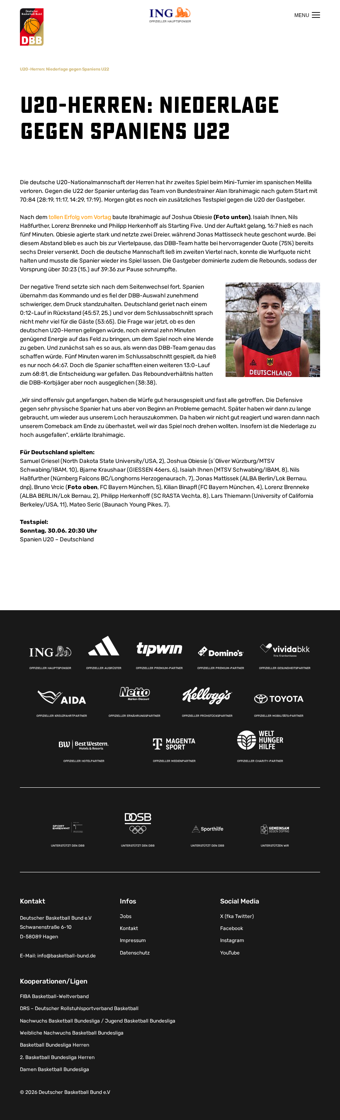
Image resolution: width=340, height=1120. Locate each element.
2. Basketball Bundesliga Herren (57, 1057)
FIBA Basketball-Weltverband (54, 996)
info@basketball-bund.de (66, 956)
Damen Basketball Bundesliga (54, 1069)
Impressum (133, 940)
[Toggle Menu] (307, 15)
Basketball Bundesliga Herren (54, 1045)
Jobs (125, 916)
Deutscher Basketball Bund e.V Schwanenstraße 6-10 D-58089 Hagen (56, 927)
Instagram (232, 940)
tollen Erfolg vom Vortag (80, 217)
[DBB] (32, 27)
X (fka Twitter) (237, 916)
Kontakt (129, 928)
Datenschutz (135, 953)
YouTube (230, 953)
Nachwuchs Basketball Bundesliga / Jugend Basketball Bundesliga (97, 1021)
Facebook (231, 928)
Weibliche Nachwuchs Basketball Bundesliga (72, 1033)
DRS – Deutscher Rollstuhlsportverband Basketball (79, 1008)
